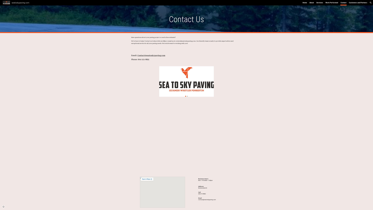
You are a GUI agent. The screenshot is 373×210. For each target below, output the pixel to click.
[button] (370, 2)
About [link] (311, 3)
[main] (186, 19)
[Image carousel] (186, 81)
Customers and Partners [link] (358, 3)
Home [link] (305, 3)
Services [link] (319, 3)
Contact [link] (343, 3)
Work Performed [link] (332, 3)
